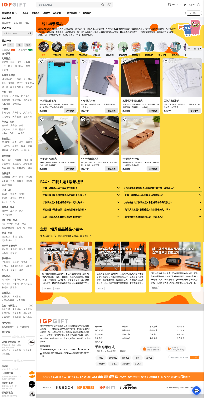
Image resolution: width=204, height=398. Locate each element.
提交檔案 (180, 338)
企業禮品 (101, 363)
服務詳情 (6, 350)
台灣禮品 (113, 357)
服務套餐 (16, 350)
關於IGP (98, 326)
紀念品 (57, 288)
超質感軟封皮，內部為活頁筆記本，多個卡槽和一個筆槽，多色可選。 (99, 163)
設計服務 (180, 330)
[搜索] (30, 33)
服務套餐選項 (8, 326)
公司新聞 (99, 330)
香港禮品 (125, 357)
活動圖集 (6, 354)
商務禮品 (126, 363)
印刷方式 (153, 326)
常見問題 (126, 334)
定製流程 (126, 338)
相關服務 (180, 326)
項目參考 (27, 350)
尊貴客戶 (99, 338)
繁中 (191, 4)
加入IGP (180, 334)
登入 (194, 13)
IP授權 (125, 326)
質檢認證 (126, 330)
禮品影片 (153, 330)
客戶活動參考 (23, 326)
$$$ (28, 45)
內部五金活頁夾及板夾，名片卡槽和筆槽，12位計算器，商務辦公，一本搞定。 (141, 105)
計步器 (155, 288)
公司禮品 (113, 363)
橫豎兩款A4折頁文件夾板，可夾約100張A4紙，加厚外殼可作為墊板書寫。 (57, 105)
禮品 (101, 357)
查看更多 (85, 235)
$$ (19, 45)
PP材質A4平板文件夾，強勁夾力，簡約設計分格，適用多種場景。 (57, 163)
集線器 (100, 288)
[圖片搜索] (109, 4)
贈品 (137, 357)
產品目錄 (153, 338)
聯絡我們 (153, 334)
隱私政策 (99, 342)
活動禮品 (47, 288)
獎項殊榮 (99, 334)
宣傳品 (149, 357)
